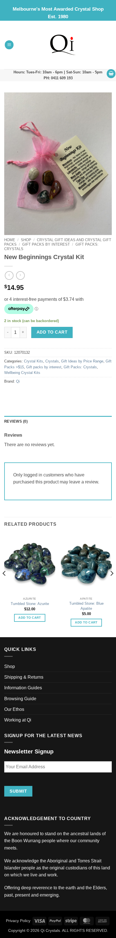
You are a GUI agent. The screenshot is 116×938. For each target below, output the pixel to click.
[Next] (111, 585)
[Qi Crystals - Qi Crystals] (63, 44)
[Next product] (9, 275)
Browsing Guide (20, 698)
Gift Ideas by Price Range (82, 361)
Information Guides (23, 687)
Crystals (52, 361)
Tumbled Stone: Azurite (30, 604)
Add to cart (52, 332)
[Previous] (4, 585)
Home (9, 240)
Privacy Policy (18, 920)
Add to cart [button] (29, 617)
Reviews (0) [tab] (16, 421)
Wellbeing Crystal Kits (22, 373)
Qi (18, 381)
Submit (18, 791)
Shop (26, 240)
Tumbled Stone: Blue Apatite (86, 606)
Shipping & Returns (23, 677)
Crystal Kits (33, 361)
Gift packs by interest (46, 244)
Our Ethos (14, 709)
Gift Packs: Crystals (80, 367)
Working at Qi (17, 720)
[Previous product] (20, 275)
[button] (9, 44)
